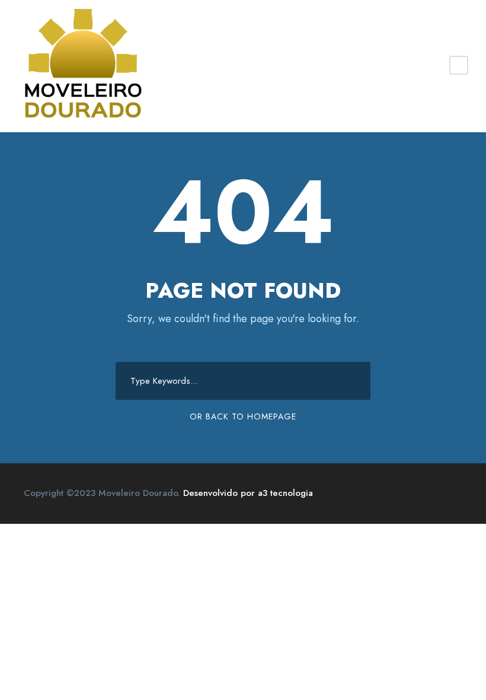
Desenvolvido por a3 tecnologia (248, 492)
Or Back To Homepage (243, 416)
